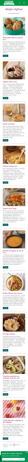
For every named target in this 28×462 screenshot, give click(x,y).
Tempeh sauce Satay (9, 208)
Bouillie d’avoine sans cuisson (12, 293)
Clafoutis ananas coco (10, 166)
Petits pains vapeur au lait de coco (13, 38)
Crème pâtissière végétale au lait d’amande (13, 421)
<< (4, 445)
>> (6, 446)
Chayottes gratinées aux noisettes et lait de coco (11, 377)
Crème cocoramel (9, 124)
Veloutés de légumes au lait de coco (13, 252)
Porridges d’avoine (9, 334)
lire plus (5, 56)
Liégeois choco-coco (10, 82)
